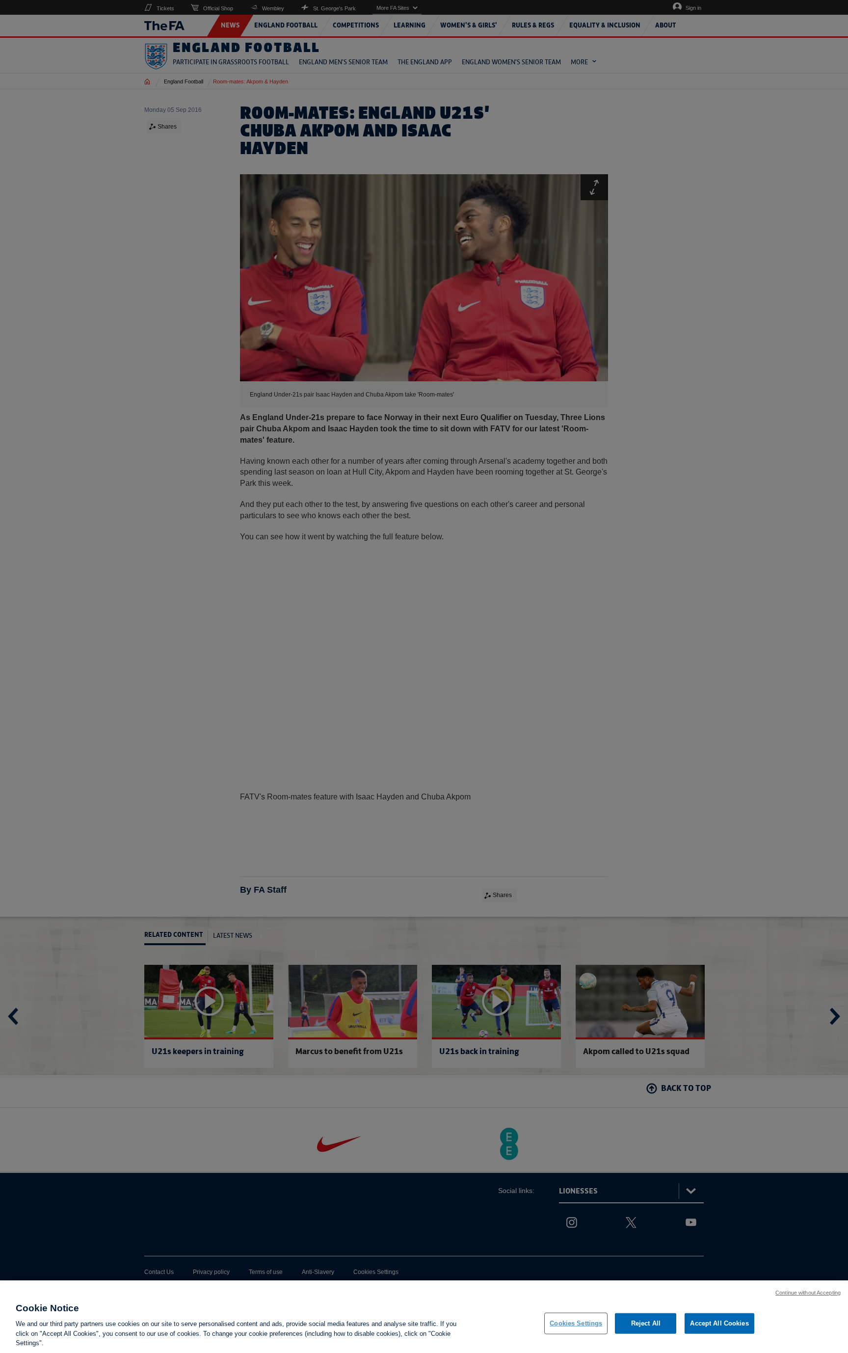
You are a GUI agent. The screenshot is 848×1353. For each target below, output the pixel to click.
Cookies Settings (576, 1323)
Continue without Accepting (808, 1293)
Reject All (646, 1323)
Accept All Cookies (719, 1323)
